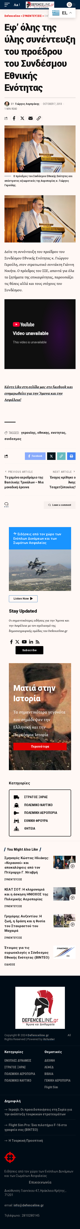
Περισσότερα (40, 746)
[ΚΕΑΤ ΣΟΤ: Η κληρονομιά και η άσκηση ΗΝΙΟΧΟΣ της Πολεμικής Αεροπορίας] (64, 894)
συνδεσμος (12, 439)
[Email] (30, 118)
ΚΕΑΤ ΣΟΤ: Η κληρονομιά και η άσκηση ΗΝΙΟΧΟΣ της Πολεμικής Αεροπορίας (26, 894)
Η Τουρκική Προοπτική (26, 1140)
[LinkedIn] (31, 642)
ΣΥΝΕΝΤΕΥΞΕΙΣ (13, 879)
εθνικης (43, 432)
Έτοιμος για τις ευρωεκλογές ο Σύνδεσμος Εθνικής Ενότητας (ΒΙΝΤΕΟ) (26, 952)
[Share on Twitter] (22, 118)
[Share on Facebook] (14, 118)
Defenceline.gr (38, 1035)
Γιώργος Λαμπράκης (27, 104)
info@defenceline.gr (29, 1205)
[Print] (71, 456)
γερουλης (28, 432)
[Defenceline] (40, 4)
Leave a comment (61, 505)
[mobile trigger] (8, 5)
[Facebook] (11, 642)
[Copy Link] (38, 118)
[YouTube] (24, 642)
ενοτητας (58, 432)
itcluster (49, 1039)
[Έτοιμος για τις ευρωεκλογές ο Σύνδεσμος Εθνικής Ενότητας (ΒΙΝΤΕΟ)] (64, 952)
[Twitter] (17, 642)
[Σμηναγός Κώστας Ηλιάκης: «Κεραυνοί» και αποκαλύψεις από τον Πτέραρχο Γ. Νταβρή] (64, 862)
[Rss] (37, 642)
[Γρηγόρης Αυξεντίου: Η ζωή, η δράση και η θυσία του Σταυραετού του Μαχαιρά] (64, 920)
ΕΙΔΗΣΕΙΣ (9, 964)
